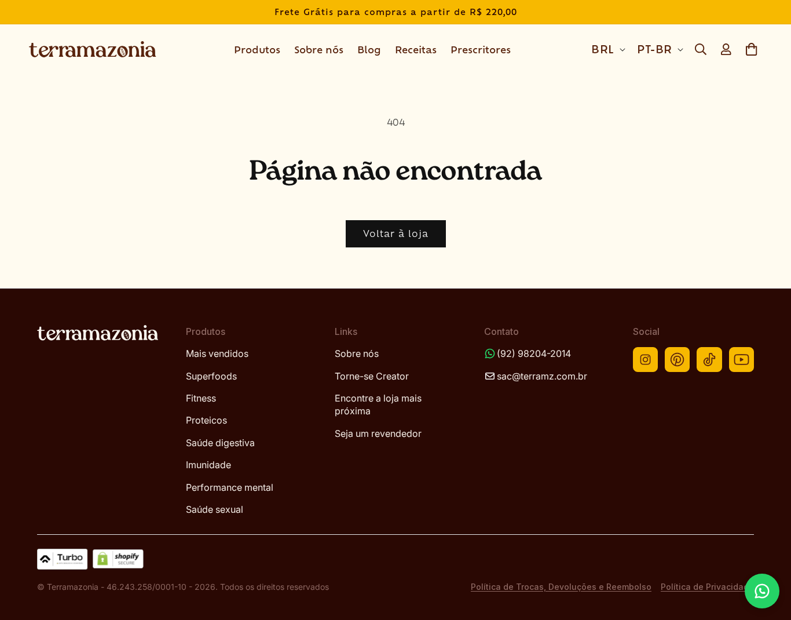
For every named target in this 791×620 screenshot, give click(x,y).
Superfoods (211, 376)
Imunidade (208, 465)
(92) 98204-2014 (534, 353)
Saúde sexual (214, 509)
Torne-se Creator (372, 376)
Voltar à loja (396, 233)
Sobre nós (357, 353)
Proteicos (206, 420)
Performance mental (229, 487)
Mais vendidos (217, 353)
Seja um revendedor (378, 433)
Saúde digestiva (220, 442)
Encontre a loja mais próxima (378, 404)
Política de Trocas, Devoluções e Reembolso (561, 587)
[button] (700, 49)
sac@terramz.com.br (542, 376)
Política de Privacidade (707, 587)
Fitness (201, 398)
